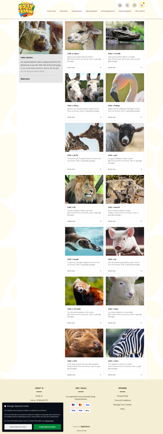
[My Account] (127, 6)
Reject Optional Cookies (18, 427)
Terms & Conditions (122, 400)
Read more (25, 79)
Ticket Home (51, 11)
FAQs (122, 409)
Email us (39, 396)
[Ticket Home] (120, 6)
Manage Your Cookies (122, 404)
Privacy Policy (122, 396)
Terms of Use (81, 431)
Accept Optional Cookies (47, 427)
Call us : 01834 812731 (39, 400)
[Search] (134, 6)
